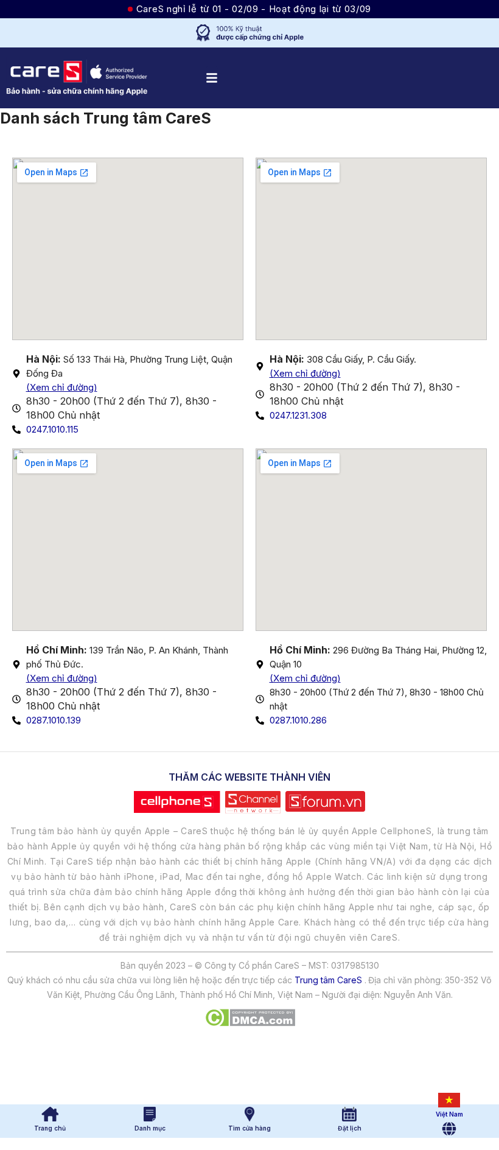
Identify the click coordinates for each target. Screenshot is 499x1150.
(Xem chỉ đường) (61, 387)
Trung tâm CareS (328, 980)
